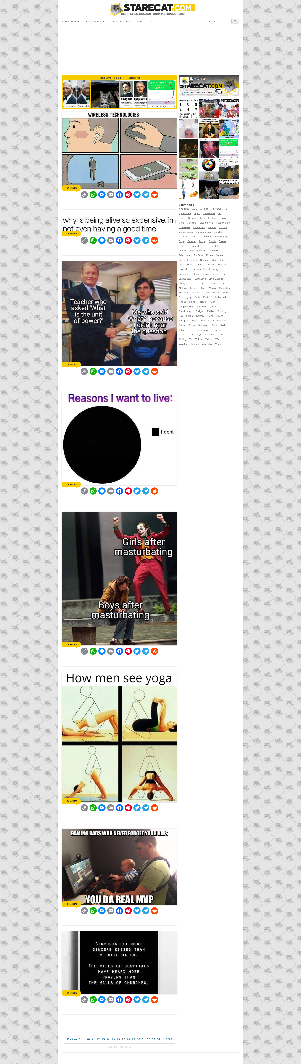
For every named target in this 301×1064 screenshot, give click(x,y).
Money (212, 288)
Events (222, 241)
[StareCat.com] (150, 9)
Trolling (182, 339)
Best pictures (121, 21)
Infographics (200, 269)
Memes (194, 288)
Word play (207, 344)
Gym (181, 264)
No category (185, 297)
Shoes (220, 316)
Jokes (216, 274)
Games (204, 260)
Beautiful (192, 218)
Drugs (202, 241)
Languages (200, 278)
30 (138, 1039)
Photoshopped (218, 297)
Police (192, 302)
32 (148, 1039)
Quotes (213, 306)
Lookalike (211, 283)
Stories (223, 325)
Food (191, 250)
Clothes (212, 227)
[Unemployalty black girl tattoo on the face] (209, 148)
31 (143, 1039)
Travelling (209, 334)
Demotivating (220, 236)
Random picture (96, 21)
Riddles (211, 311)
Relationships (186, 311)
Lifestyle (183, 283)
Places (182, 302)
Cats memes (206, 222)
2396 (169, 1039)
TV (190, 339)
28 (128, 1039)
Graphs (223, 260)
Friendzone (184, 255)
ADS (194, 209)
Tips (191, 334)
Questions (201, 306)
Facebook (194, 246)
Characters (199, 227)
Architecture (209, 213)
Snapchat (222, 320)
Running (222, 311)
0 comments (71, 188)
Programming (186, 306)
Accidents (184, 209)
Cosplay (218, 232)
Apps (197, 213)
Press (212, 302)
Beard (182, 218)
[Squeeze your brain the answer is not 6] (188, 108)
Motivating (224, 288)
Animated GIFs (219, 209)
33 (153, 1039)
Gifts (213, 260)
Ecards (212, 241)
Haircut (191, 264)
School (189, 316)
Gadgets (220, 255)
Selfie (210, 316)
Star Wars (203, 325)
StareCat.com (70, 21)
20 (88, 1039)
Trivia (220, 334)
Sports (191, 325)
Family (182, 250)
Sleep (211, 320)
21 (93, 1039)
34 (158, 1039)
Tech (191, 330)
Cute (193, 236)
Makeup (183, 288)
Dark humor (205, 236)
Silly (203, 320)
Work (218, 344)
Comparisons (186, 232)
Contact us (144, 21)
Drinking (191, 241)
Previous (72, 1039)
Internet (206, 274)
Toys (199, 334)
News (225, 292)
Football (201, 250)
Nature (215, 292)
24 (108, 1039)
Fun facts (198, 255)
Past (205, 297)
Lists (192, 283)
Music (206, 292)
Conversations (203, 232)
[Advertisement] (150, 49)
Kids (225, 274)
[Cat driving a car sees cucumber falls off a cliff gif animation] (209, 189)
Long (200, 283)
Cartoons (191, 222)
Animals (204, 209)
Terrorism (216, 330)
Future (209, 255)
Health (201, 264)
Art (219, 213)
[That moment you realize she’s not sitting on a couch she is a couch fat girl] (209, 128)
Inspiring (213, 269)
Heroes (211, 264)
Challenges (184, 227)
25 (113, 1039)
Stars (214, 325)
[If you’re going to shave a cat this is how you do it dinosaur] (229, 189)
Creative (183, 236)
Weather (183, 344)
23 (103, 1039)
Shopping (183, 320)
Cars (181, 222)
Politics (202, 302)
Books (224, 218)
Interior (195, 274)
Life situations (216, 278)
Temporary (202, 330)
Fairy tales (214, 246)
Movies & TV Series (189, 292)
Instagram (184, 274)
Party (197, 297)
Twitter (198, 339)
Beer (202, 218)
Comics (223, 227)
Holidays (222, 264)
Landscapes (185, 278)
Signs (194, 320)
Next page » (119, 1046)
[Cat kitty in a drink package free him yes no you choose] (209, 108)
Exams (182, 246)
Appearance (185, 213)
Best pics (213, 218)
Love (221, 283)
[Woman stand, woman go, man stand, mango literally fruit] (188, 189)
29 (133, 1039)
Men (203, 288)
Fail (204, 246)
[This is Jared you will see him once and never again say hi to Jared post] (229, 169)
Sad (181, 316)
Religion (200, 311)
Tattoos (182, 330)
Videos (208, 339)
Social (182, 325)
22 (98, 1039)
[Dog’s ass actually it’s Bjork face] (188, 128)
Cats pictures (223, 222)
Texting (182, 334)
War (217, 339)
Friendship (213, 250)
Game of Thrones (188, 260)
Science (200, 316)
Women (195, 344)
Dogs (181, 241)
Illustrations (184, 269)
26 (118, 1039)
